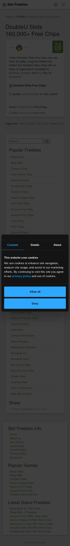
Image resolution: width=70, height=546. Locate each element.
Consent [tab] (12, 244)
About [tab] (57, 244)
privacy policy (21, 276)
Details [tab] (35, 244)
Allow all (35, 291)
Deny (35, 303)
